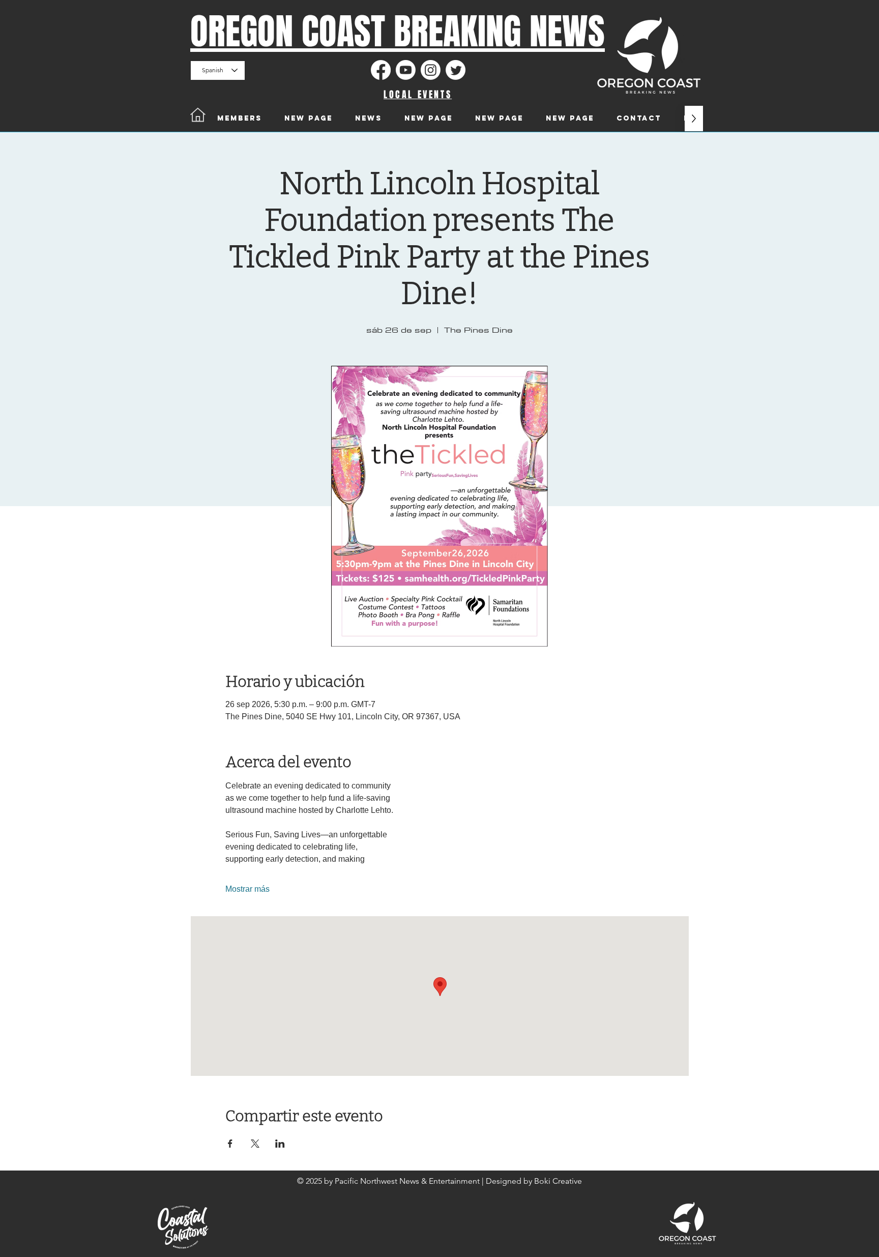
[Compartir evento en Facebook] (230, 1143)
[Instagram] (431, 70)
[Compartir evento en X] (255, 1143)
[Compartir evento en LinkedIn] (280, 1143)
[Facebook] (381, 70)
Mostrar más (247, 889)
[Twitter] (455, 70)
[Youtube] (406, 70)
